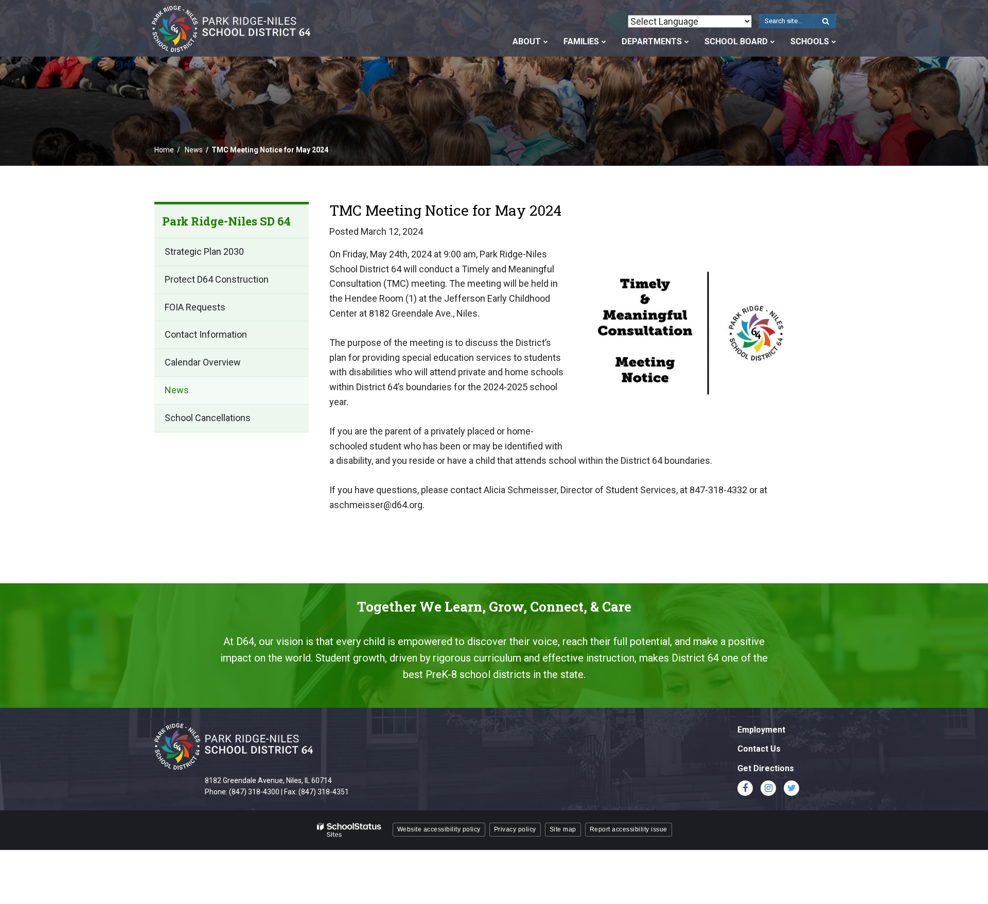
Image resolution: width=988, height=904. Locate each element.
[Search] (825, 21)
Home (164, 150)
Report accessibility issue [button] (628, 829)
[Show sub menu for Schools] (834, 42)
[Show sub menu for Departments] (686, 42)
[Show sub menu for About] (545, 42)
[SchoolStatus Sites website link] (349, 830)
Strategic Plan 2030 (204, 252)
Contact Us (759, 749)
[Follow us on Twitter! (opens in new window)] (791, 788)
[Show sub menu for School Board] (772, 42)
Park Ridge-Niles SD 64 (226, 221)
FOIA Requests (195, 307)
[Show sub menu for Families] (604, 42)
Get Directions (765, 768)
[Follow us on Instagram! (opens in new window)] (768, 788)
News (194, 150)
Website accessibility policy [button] (439, 829)
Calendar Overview (203, 362)
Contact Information (206, 334)
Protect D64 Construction (217, 279)
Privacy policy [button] (515, 829)
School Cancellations (208, 417)
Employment (761, 730)
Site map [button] (563, 829)
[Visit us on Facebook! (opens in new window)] (745, 788)
